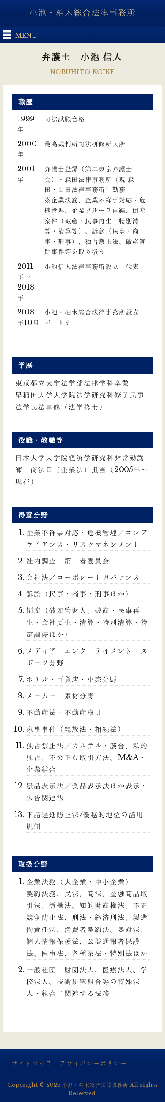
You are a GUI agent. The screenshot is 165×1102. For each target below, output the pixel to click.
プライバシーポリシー (93, 1063)
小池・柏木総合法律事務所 (82, 12)
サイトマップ (31, 1063)
